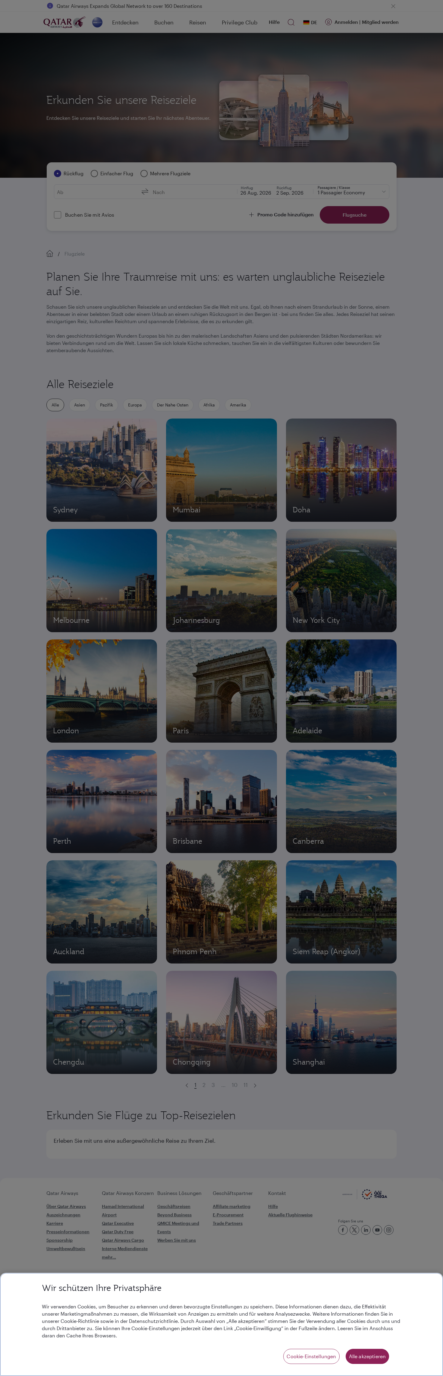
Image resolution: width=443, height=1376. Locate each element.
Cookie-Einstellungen (311, 1356)
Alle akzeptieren (367, 1356)
